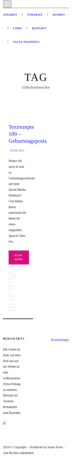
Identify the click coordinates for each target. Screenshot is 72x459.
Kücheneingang (61, 339)
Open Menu (7, 4)
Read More (19, 257)
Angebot (10, 14)
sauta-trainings (26, 41)
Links (17, 28)
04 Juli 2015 (17, 150)
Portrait (35, 14)
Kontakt (39, 28)
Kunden (59, 14)
